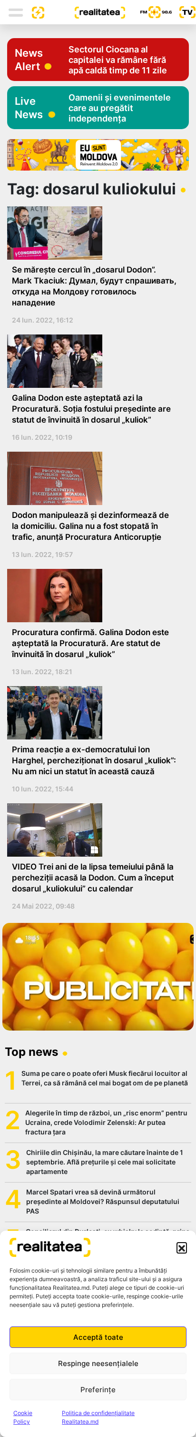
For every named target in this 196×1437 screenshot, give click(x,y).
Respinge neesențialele (98, 1363)
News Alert (29, 59)
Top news (31, 1052)
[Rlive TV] (184, 12)
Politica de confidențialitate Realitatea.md (98, 1417)
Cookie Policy (22, 1417)
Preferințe (98, 1389)
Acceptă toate (98, 1337)
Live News (29, 108)
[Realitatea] (84, 12)
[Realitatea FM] (148, 12)
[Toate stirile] (34, 12)
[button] (181, 1247)
